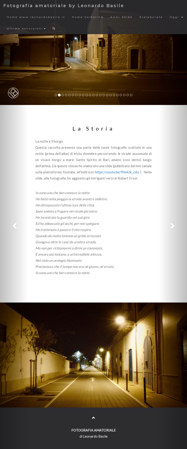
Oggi (175, 17)
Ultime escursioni (25, 28)
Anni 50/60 (121, 17)
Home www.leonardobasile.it (36, 17)
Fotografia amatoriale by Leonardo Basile (63, 5)
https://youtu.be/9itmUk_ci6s (117, 172)
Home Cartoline (88, 17)
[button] (14, 224)
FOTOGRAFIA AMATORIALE (93, 430)
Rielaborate (151, 17)
